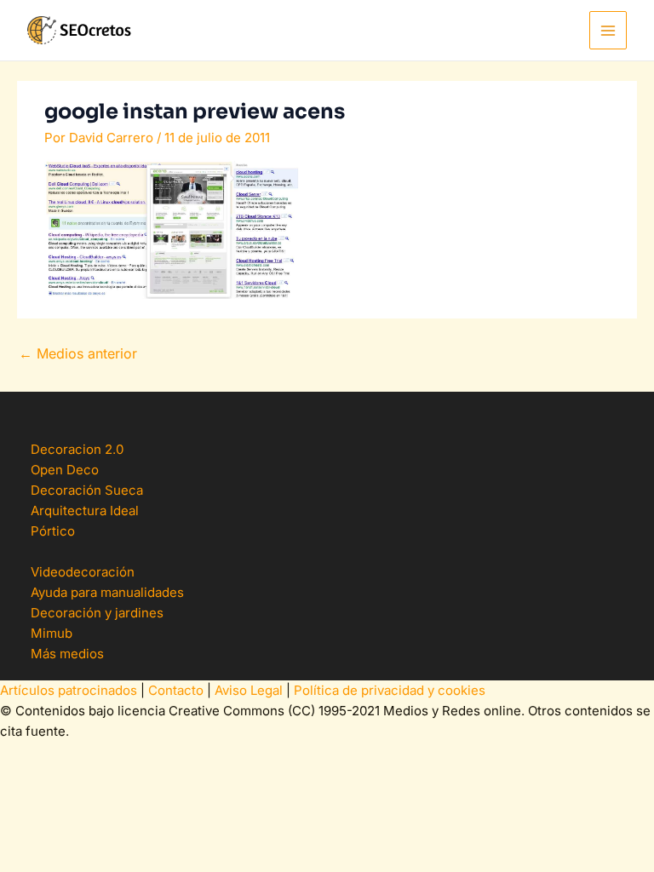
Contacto (176, 690)
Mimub (51, 633)
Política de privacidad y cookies (389, 690)
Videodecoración (83, 572)
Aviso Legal (249, 690)
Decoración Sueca (87, 490)
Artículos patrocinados (68, 690)
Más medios (67, 653)
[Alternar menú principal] (608, 30)
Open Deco (65, 470)
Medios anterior (78, 353)
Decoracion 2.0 (77, 449)
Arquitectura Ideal (85, 510)
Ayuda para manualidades (107, 592)
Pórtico (53, 531)
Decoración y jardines (97, 613)
